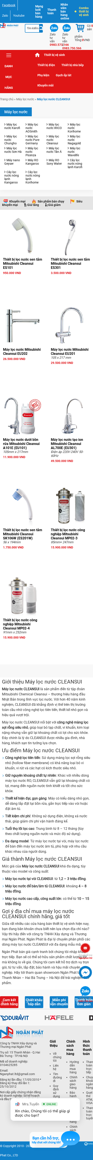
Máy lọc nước (25, 99)
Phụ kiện (43, 75)
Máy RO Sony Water (54, 161)
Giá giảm (54, 205)
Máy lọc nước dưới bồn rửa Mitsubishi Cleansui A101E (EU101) (21, 444)
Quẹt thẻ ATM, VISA (89, 1098)
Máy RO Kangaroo (32, 161)
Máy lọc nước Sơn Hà (13, 150)
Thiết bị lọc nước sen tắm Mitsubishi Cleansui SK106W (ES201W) (22, 534)
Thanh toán (51, 11)
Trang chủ (37, 55)
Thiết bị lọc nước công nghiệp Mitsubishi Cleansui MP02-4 (20, 624)
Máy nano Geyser (12, 161)
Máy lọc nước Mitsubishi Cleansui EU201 (69, 351)
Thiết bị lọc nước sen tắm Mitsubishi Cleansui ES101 (22, 263)
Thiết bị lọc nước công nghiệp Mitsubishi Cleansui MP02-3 (68, 534)
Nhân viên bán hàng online (65, 11)
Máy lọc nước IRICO (54, 126)
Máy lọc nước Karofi (12, 126)
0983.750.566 (85, 1000)
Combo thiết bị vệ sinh (84, 11)
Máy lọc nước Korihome (74, 128)
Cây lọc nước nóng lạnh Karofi (75, 163)
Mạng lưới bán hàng (39, 11)
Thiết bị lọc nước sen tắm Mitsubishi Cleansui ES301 (70, 263)
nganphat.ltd (85, 956)
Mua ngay (22, 280)
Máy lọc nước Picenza (32, 152)
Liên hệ (56, 1067)
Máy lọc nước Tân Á (54, 150)
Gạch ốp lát (63, 75)
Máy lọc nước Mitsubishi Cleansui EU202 (22, 351)
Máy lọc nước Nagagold (74, 140)
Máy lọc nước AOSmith (32, 128)
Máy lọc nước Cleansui (52, 140)
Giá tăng (33, 205)
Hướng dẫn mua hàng (74, 1067)
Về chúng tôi (57, 1057)
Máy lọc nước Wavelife (74, 152)
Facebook (8, 5)
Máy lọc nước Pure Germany (32, 140)
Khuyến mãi (45, 85)
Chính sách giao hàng (73, 1082)
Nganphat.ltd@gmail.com (17, 1074)
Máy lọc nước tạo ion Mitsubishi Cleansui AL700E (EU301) (67, 444)
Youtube (18, 15)
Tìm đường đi (57, 1077)
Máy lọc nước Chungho (10, 140)
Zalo (5, 15)
